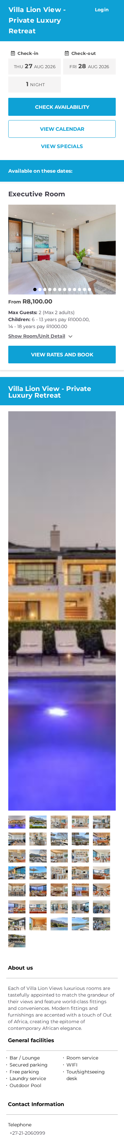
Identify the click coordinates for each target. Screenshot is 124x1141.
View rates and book (62, 354)
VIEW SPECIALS (62, 146)
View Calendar (62, 129)
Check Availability (62, 107)
